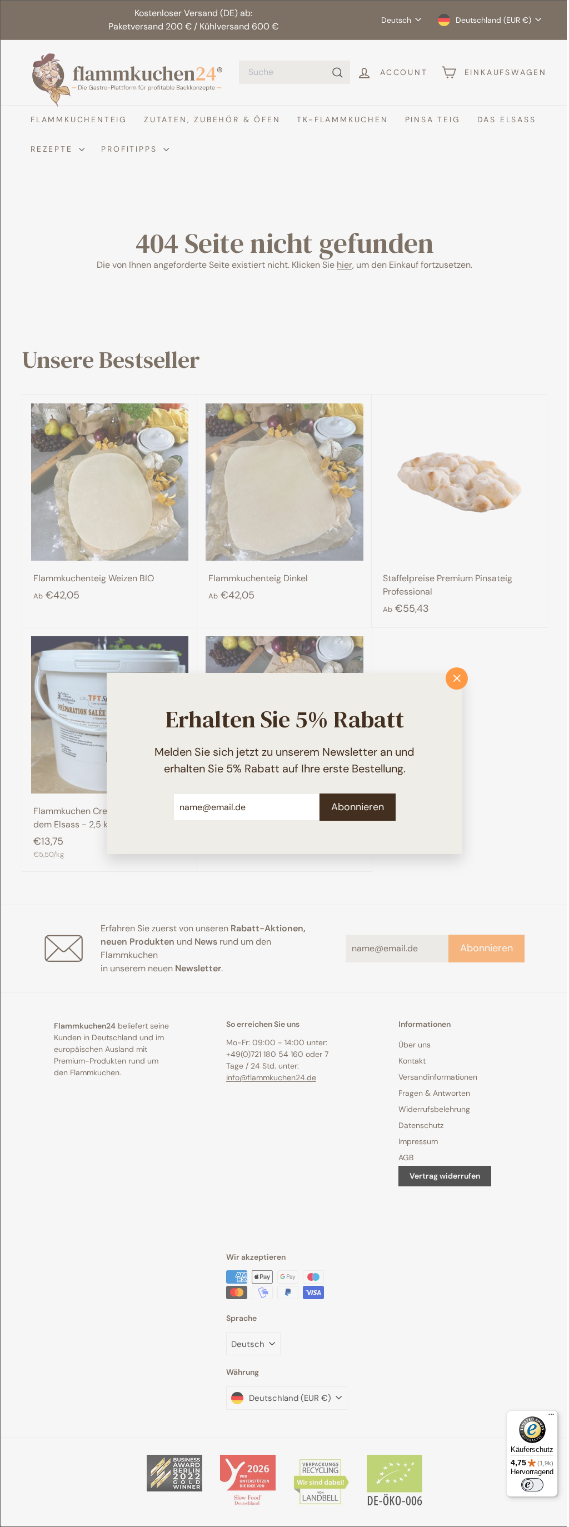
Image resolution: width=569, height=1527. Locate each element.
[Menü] (543, 1417)
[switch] (524, 1484)
